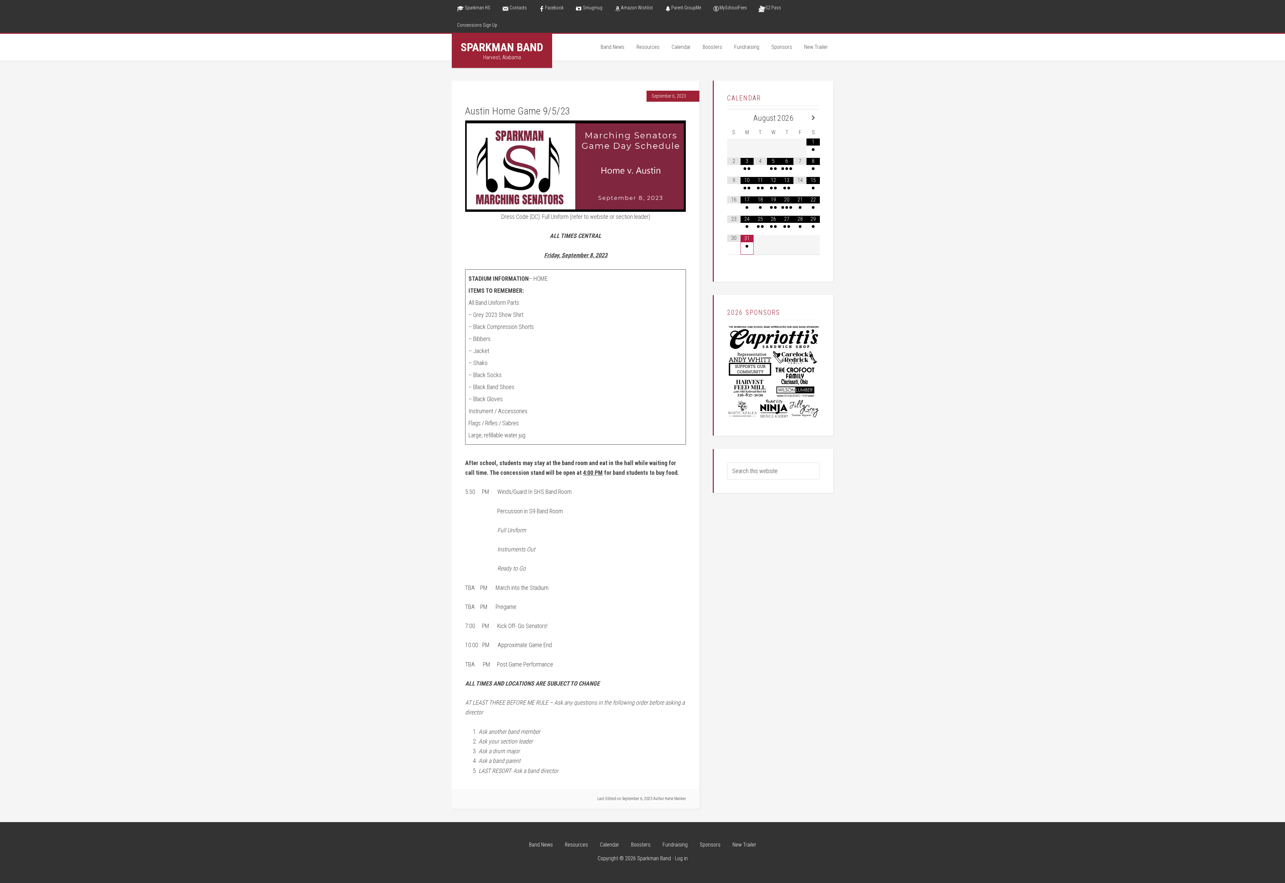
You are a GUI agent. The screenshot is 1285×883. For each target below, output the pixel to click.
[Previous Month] (734, 118)
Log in (681, 858)
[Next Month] (813, 118)
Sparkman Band (502, 47)
